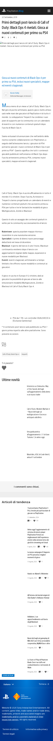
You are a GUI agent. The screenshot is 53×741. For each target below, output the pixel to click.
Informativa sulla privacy (37, 729)
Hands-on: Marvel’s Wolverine (37, 573)
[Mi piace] (34, 520)
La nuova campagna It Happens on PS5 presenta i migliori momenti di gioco (38, 554)
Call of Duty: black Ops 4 (10, 354)
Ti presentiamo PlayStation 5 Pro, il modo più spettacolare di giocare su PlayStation (38, 510)
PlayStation (15, 10)
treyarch (24, 354)
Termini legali (8, 733)
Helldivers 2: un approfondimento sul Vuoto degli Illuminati (37, 619)
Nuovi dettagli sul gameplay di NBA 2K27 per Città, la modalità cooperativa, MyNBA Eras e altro (38, 640)
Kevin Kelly (14, 93)
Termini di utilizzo (10, 729)
